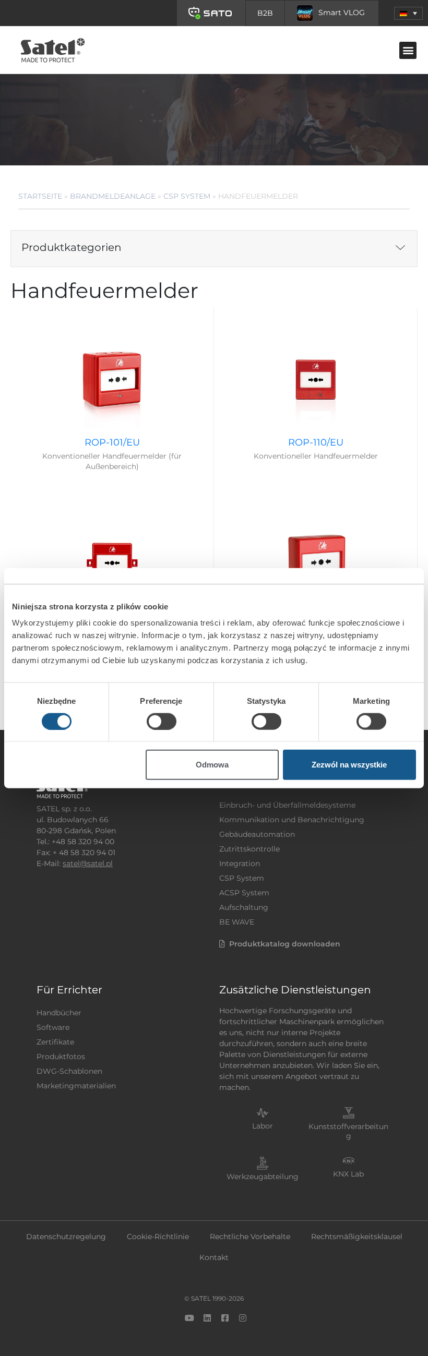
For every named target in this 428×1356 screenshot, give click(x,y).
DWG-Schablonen (69, 1071)
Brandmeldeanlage (113, 196)
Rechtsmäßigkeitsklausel (356, 1236)
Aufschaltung (243, 907)
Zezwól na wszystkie (349, 764)
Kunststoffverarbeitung (348, 1131)
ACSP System (244, 892)
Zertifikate (55, 1042)
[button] (408, 13)
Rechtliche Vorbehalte (250, 1236)
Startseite (40, 196)
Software (53, 1027)
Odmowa (212, 764)
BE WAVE (236, 922)
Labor (262, 1126)
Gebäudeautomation (257, 834)
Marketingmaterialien (76, 1085)
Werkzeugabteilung (263, 1176)
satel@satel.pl (88, 863)
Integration (239, 863)
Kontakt (214, 1257)
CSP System (186, 196)
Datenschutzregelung (66, 1236)
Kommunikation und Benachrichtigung (291, 819)
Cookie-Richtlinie (158, 1236)
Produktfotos (61, 1056)
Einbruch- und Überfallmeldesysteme (287, 805)
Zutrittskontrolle (249, 849)
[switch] (161, 721)
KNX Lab (348, 1174)
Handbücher (59, 1012)
